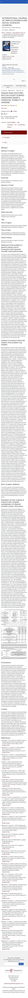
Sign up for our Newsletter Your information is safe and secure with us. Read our (14, 959)
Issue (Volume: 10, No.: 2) (19, 32)
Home (3, 32)
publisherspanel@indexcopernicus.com (13, 983)
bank (18, 122)
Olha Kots (12, 105)
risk (16, 124)
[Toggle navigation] (1, 2)
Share (5, 142)
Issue (23, 80)
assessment (10, 124)
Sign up (21, 963)
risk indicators (21, 124)
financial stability (11, 122)
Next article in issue (21, 85)
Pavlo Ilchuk (4, 105)
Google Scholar (6, 745)
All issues (8, 32)
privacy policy (16, 961)
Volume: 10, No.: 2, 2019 (8, 56)
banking (9, 127)
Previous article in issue (8, 86)
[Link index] (13, 971)
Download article (8, 132)
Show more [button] (4, 108)
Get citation (7, 137)
